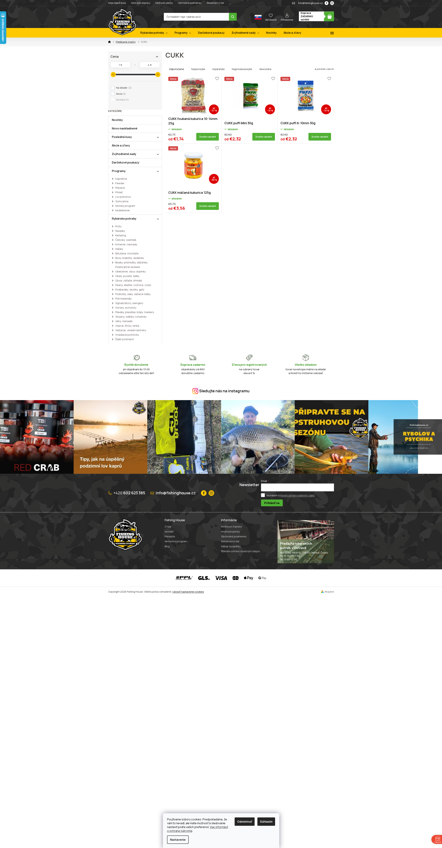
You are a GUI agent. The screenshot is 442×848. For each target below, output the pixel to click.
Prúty (118, 226)
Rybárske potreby (124, 218)
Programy (119, 171)
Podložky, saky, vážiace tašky (133, 294)
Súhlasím (266, 822)
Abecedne (265, 69)
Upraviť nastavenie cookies (188, 591)
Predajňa (170, 536)
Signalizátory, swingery (129, 303)
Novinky (117, 120)
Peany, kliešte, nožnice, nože (133, 285)
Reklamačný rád (215, 3)
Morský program (125, 206)
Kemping (120, 235)
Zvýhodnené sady (124, 154)
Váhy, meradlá (123, 321)
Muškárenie (122, 210)
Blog (167, 546)
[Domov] (109, 42)
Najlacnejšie (198, 69)
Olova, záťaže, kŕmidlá (128, 280)
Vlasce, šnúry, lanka (127, 325)
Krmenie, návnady (126, 244)
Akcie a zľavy (121, 145)
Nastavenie (178, 840)
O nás (168, 526)
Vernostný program (176, 541)
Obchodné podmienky (189, 3)
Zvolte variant (207, 136)
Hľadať (233, 17)
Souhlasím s (290, 495)
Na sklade (123, 87)
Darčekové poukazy (125, 162)
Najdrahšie (218, 69)
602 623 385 (129, 492)
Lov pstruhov (123, 197)
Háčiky (119, 249)
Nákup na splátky (231, 546)
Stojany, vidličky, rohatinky (131, 316)
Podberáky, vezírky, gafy (129, 289)
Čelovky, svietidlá (125, 240)
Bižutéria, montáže (127, 253)
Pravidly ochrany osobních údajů (297, 495)
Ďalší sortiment (124, 339)
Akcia (120, 93)
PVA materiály (123, 298)
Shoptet (329, 591)
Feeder (119, 183)
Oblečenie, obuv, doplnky (130, 271)
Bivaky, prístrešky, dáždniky (131, 262)
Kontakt (169, 531)
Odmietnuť (244, 822)
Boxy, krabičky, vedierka (129, 258)
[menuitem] (154, 33)
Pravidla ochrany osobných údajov (240, 551)
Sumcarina (121, 201)
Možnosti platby (164, 3)
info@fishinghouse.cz (176, 492)
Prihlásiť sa (271, 503)
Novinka (122, 99)
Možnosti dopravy (140, 3)
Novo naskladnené (124, 128)
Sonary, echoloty (125, 307)
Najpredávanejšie (242, 69)
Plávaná (120, 188)
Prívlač (119, 192)
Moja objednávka (117, 3)
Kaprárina (121, 179)
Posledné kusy (122, 137)
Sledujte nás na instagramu (224, 391)
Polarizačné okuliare (127, 267)
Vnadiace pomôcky (127, 335)
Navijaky (120, 231)
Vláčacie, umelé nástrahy (130, 330)
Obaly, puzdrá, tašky (127, 276)
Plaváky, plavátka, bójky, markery (134, 312)
